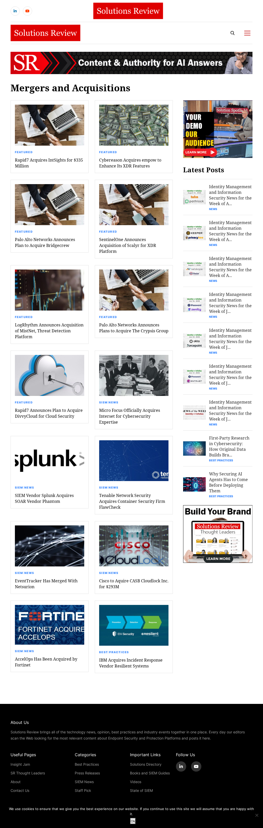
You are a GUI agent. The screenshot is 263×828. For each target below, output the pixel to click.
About (16, 781)
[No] (256, 815)
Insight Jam (20, 764)
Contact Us (20, 790)
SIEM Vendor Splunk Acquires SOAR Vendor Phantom (44, 498)
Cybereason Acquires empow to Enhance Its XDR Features (130, 162)
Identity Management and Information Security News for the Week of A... (230, 195)
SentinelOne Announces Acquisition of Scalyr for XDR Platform (127, 245)
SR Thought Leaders (28, 773)
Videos (135, 781)
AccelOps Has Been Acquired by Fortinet (46, 661)
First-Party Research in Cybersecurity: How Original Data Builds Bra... (229, 446)
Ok (133, 821)
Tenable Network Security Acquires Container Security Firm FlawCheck (132, 501)
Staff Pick (83, 790)
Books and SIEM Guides (150, 773)
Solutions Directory (146, 764)
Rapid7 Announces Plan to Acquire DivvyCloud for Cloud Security (49, 413)
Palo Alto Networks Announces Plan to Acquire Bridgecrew (45, 242)
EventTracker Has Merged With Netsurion (46, 583)
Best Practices (114, 652)
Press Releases (87, 773)
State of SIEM (141, 790)
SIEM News (109, 402)
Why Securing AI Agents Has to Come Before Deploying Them (228, 482)
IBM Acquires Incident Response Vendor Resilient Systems (131, 663)
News (213, 209)
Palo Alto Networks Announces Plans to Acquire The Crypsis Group (133, 327)
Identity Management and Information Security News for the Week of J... (230, 303)
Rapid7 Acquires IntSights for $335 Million (49, 162)
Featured (24, 152)
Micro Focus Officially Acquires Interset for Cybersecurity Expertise (129, 416)
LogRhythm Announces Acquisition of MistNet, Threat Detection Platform (49, 330)
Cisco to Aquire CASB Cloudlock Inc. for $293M (133, 583)
